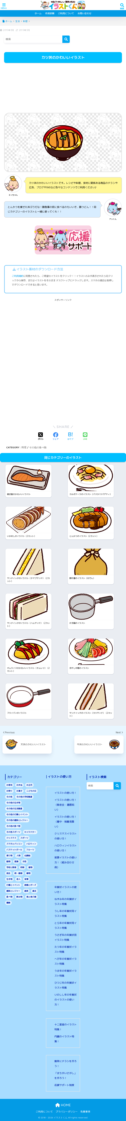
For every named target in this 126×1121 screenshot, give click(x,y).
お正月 (29, 785)
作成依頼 (49, 13)
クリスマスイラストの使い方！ (65, 836)
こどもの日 (31, 790)
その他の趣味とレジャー (17, 820)
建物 (30, 867)
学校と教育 (11, 867)
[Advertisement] (63, 88)
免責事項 (85, 1111)
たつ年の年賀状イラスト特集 (65, 949)
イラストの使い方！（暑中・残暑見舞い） (65, 821)
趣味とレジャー (13, 890)
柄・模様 (18, 873)
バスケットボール (14, 849)
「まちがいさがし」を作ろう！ (65, 1075)
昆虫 (8, 873)
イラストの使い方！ (65, 793)
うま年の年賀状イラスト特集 (65, 973)
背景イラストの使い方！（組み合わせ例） (65, 862)
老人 (18, 879)
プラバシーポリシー (67, 1111)
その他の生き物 (13, 802)
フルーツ (30, 849)
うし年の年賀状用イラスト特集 (65, 913)
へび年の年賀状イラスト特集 (65, 961)
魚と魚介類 (31, 896)
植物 (28, 873)
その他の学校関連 (24, 796)
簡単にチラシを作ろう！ (65, 1063)
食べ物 (9, 896)
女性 (24, 861)
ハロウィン (31, 843)
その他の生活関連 (14, 808)
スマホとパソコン (14, 843)
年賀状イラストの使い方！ (65, 889)
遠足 (34, 890)
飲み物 (19, 896)
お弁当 (19, 785)
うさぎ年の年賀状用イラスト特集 (65, 937)
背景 (26, 879)
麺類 (8, 902)
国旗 (16, 861)
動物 (8, 861)
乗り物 (9, 855)
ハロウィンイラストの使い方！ (65, 848)
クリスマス (11, 837)
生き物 (9, 879)
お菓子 (19, 790)
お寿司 (9, 785)
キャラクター (30, 832)
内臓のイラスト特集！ (64, 1039)
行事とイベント (13, 885)
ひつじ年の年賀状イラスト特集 (65, 985)
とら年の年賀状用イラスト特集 (65, 925)
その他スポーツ (13, 832)
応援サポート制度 (64, 1085)
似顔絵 (27, 855)
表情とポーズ (30, 885)
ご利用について (66, 13)
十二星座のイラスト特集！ (65, 1027)
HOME (65, 1105)
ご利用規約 (17, 276)
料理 (23, 447)
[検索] (66, 39)
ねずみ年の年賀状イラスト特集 (65, 901)
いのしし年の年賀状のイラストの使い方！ (65, 999)
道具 (26, 890)
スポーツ (24, 837)
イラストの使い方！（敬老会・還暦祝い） (65, 804)
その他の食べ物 (37, 447)
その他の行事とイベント (17, 814)
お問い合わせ (84, 13)
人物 (18, 855)
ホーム (38, 13)
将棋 (22, 867)
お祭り (9, 790)
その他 (9, 796)
